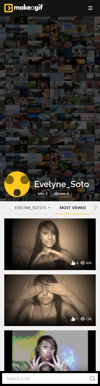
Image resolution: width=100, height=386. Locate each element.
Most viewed (73, 207)
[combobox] (50, 378)
